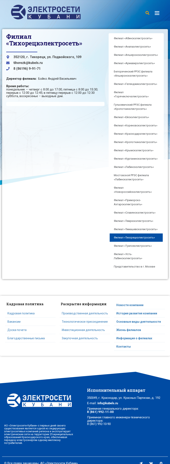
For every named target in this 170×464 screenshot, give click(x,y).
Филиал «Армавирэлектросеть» (134, 63)
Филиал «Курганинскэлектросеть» (136, 158)
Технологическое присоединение (85, 321)
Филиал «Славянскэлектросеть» (134, 212)
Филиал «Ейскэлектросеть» (131, 117)
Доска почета (17, 330)
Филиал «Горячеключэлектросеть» (131, 94)
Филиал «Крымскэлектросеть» (133, 150)
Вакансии (14, 321)
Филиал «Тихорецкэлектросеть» (134, 237)
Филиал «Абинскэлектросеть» (133, 38)
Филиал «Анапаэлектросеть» (132, 46)
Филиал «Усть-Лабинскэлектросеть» (128, 256)
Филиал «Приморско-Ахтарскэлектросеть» (128, 202)
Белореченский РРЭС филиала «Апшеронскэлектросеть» (133, 73)
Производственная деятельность (85, 313)
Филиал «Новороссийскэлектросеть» (133, 189)
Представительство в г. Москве (134, 266)
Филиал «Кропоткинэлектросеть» (135, 142)
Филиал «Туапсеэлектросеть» (133, 245)
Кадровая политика (21, 313)
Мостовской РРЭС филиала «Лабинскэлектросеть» (131, 177)
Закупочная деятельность (80, 338)
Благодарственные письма (26, 338)
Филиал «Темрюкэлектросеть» (133, 220)
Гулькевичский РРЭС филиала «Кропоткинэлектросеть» (133, 106)
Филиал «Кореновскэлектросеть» (135, 125)
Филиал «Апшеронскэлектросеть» (136, 54)
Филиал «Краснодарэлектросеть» (135, 133)
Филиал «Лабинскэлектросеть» (134, 167)
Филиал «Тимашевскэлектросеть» (136, 229)
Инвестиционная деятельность (83, 330)
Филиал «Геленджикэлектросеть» (135, 83)
